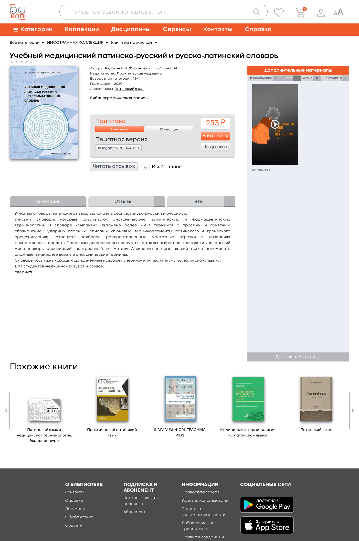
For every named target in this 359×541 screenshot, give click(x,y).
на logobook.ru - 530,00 (118, 148)
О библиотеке (79, 517)
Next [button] (351, 410)
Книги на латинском (131, 42)
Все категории (24, 42)
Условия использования (206, 500)
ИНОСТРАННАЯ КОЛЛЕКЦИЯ (75, 42)
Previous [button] (7, 410)
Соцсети (74, 525)
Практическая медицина (139, 73)
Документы (76, 509)
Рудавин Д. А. (116, 68)
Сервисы (177, 29)
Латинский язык (129, 88)
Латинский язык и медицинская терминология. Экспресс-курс (44, 435)
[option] (44, 410)
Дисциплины (131, 29)
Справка (258, 29)
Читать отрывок (114, 166)
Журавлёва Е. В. (143, 68)
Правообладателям (202, 492)
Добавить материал (298, 357)
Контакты (217, 29)
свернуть (24, 272)
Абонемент (135, 512)
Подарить (215, 147)
